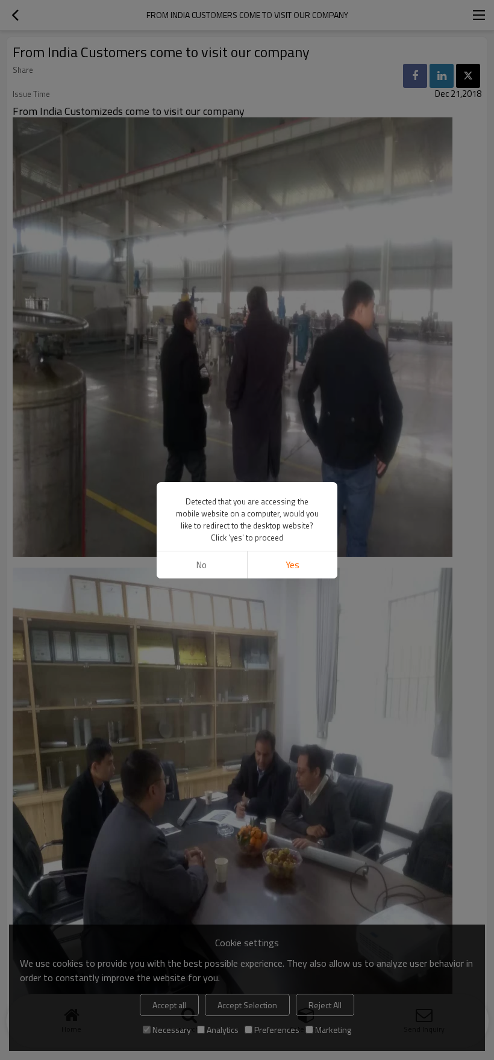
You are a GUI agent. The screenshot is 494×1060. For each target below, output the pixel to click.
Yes (292, 565)
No (201, 565)
